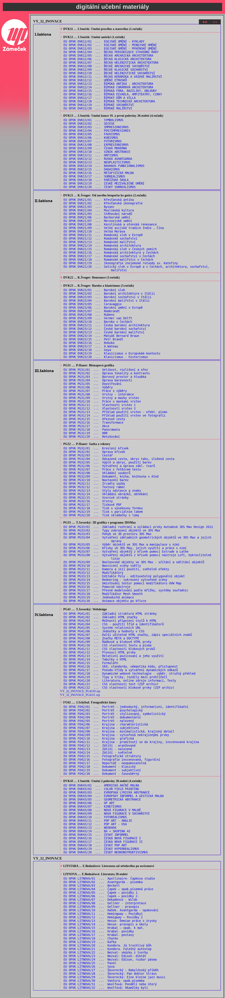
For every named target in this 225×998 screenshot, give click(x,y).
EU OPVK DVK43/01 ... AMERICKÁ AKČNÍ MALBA (101, 785)
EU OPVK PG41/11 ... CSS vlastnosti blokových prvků (109, 649)
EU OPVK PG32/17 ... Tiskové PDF (93, 504)
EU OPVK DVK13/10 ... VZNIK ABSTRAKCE (97, 151)
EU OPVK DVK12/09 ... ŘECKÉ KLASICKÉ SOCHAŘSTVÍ (106, 69)
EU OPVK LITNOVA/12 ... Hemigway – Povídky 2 (103, 917)
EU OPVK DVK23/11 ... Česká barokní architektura (107, 325)
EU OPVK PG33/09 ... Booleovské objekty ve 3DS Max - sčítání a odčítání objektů (134, 562)
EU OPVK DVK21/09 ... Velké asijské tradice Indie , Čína (114, 228)
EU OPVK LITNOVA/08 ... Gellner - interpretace (105, 903)
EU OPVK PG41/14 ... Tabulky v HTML (95, 659)
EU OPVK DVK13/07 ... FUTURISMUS (93, 141)
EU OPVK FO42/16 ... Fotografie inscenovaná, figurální (112, 759)
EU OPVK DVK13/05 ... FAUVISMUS (92, 134)
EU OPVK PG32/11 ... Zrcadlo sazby (94, 483)
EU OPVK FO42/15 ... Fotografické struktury (102, 756)
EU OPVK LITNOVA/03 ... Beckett (92, 885)
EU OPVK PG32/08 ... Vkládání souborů (97, 473)
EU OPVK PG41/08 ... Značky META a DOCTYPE (101, 638)
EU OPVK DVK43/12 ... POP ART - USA (95, 824)
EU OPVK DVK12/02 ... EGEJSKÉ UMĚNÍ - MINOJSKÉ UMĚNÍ (110, 45)
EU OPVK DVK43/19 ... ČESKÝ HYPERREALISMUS (101, 848)
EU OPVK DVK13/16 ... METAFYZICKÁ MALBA (99, 173)
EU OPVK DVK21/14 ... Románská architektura (102, 245)
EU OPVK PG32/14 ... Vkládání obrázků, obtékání (106, 494)
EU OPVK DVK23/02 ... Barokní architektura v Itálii (109, 293)
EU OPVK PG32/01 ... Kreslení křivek (96, 448)
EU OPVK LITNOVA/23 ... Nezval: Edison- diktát (105, 956)
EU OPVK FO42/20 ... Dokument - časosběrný (101, 773)
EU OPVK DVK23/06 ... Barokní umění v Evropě (103, 307)
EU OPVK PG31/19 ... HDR (85, 433)
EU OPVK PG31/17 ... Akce (86, 426)
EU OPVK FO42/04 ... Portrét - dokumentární (102, 717)
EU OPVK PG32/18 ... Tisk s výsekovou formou (103, 508)
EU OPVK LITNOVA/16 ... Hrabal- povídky (99, 931)
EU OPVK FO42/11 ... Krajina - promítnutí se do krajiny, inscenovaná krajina (131, 742)
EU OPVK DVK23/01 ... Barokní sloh (94, 290)
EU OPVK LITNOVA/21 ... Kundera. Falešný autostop (107, 949)
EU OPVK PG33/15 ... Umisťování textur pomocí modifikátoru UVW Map (122, 583)
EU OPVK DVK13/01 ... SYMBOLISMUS (93, 120)
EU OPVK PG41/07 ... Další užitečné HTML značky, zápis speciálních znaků (128, 634)
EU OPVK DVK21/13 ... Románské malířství (100, 242)
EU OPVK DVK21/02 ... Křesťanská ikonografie (103, 203)
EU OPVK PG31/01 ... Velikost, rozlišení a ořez (106, 369)
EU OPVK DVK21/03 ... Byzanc (89, 206)
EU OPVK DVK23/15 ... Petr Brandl (93, 339)
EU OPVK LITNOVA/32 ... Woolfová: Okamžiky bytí (106, 987)
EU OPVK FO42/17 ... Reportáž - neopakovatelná (105, 763)
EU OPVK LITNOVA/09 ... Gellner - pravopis (101, 906)
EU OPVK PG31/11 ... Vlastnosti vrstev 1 (100, 405)
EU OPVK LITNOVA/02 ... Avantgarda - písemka (103, 882)
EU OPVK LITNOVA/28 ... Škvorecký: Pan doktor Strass (110, 973)
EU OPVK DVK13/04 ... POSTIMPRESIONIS (97, 130)
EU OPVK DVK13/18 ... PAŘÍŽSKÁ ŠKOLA (96, 180)
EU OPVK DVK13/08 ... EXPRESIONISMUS (96, 144)
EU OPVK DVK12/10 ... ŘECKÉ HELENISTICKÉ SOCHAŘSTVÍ (109, 73)
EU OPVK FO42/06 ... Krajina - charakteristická (106, 724)
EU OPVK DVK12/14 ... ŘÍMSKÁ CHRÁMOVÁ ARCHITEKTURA (108, 87)
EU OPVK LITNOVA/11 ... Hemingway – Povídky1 (103, 913)
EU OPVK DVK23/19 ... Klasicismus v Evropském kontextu (112, 353)
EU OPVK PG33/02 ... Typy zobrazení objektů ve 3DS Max (112, 530)
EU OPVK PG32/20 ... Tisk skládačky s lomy (101, 515)
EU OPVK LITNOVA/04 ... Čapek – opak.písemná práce (108, 889)
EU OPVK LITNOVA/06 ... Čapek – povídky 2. (101, 896)
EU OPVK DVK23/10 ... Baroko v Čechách (98, 321)
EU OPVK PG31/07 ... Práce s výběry (95, 391)
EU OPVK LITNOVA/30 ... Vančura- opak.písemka (104, 980)
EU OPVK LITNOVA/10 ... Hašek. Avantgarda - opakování (111, 910)
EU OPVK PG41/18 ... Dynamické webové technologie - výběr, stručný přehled (129, 673)
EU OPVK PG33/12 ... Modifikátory (93, 572)
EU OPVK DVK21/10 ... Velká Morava (94, 231)
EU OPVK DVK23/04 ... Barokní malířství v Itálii (107, 300)
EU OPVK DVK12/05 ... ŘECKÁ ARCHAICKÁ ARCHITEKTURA (108, 55)
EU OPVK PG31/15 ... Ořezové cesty (94, 419)
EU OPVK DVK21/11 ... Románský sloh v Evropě (103, 235)
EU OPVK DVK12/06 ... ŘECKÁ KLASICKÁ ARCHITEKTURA (107, 59)
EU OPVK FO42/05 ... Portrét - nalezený (99, 721)
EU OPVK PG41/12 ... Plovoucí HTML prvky (100, 652)
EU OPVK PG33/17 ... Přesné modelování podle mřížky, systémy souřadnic (126, 590)
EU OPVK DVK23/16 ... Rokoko (89, 343)
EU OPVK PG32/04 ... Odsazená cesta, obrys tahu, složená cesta (119, 459)
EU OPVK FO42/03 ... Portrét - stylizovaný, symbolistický (114, 714)
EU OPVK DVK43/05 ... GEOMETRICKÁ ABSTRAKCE (102, 799)
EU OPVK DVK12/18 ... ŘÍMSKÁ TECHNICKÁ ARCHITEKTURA (109, 101)
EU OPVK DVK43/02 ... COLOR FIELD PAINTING (101, 789)
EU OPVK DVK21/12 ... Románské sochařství (100, 238)
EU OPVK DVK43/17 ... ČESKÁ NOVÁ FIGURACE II (103, 841)
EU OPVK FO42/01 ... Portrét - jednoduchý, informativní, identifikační (126, 706)
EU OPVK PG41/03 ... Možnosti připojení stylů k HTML (110, 620)
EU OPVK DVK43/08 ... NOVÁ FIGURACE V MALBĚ (102, 810)
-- (214, 21)
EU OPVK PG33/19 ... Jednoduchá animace (99, 597)
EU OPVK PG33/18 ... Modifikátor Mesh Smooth (103, 594)
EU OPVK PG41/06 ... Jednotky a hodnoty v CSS (104, 631)
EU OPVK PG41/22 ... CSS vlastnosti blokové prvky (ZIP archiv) (119, 687)
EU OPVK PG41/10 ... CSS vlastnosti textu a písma (107, 645)
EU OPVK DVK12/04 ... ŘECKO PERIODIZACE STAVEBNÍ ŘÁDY (111, 52)
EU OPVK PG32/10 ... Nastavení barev (96, 480)
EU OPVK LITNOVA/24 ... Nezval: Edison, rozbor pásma (110, 959)
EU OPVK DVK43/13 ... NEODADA (90, 827)
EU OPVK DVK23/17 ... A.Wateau (91, 346)
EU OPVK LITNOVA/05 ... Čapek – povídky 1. (101, 892)
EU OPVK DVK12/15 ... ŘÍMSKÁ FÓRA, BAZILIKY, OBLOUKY (110, 90)
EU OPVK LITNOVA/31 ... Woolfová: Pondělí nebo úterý (110, 984)
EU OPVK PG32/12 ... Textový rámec (94, 487)
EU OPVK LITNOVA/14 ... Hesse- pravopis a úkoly (106, 924)
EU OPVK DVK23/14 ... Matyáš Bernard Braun (101, 336)
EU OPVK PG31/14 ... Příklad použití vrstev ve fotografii (114, 415)
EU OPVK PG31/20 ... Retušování (92, 436)
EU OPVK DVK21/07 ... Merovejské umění (98, 221)
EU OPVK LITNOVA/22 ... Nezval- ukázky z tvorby (106, 952)
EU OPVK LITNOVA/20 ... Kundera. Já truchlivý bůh (107, 945)
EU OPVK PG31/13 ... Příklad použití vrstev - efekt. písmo (115, 412)
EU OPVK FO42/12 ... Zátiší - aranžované (100, 745)
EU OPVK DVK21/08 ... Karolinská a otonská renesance (110, 224)
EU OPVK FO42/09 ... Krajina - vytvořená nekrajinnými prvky (116, 735)
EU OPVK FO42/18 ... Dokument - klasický (100, 766)
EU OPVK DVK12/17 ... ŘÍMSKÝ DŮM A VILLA (100, 98)
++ (204, 21)
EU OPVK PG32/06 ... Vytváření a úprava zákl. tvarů (109, 466)
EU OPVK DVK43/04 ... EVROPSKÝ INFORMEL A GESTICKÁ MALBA (114, 796)
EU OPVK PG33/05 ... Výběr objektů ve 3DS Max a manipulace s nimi (122, 544)
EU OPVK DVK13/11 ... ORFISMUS (91, 155)
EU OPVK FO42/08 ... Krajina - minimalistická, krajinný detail (119, 731)
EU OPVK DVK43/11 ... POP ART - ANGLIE (98, 820)
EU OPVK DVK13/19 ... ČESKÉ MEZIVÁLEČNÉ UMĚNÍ (104, 183)
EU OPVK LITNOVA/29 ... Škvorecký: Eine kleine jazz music (114, 977)
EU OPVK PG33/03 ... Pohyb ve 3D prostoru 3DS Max (107, 534)
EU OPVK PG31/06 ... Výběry (88, 387)
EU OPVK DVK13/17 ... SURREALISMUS (94, 176)
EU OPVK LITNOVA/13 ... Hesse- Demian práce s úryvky (110, 920)
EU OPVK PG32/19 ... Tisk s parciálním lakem (103, 511)
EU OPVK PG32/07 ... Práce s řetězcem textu (102, 469)
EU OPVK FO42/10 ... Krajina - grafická (99, 738)
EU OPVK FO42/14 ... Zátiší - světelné (98, 752)
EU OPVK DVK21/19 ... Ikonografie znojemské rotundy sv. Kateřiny (121, 263)
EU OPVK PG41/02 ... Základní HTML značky (100, 617)
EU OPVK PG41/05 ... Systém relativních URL (102, 627)
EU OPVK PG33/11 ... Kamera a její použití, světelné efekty (116, 569)
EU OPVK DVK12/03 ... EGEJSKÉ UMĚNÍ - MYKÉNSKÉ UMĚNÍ (110, 48)
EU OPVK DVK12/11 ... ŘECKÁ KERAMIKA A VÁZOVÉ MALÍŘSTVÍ (113, 76)
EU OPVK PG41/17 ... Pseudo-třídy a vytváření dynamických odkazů (121, 670)
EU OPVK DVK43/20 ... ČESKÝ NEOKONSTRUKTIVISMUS (106, 852)
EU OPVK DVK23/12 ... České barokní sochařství (105, 328)
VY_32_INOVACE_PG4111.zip (80, 695)
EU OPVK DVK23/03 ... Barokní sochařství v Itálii (107, 297)
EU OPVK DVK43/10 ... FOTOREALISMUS (95, 817)
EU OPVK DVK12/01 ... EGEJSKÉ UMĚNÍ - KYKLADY (104, 41)
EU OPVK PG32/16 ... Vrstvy (88, 501)
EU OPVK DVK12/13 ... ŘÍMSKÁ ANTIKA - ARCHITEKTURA (108, 83)
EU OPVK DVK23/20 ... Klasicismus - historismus (106, 357)
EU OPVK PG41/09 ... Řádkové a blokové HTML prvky (107, 642)
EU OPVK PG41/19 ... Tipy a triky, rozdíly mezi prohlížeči (115, 677)
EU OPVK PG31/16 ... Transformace (93, 422)
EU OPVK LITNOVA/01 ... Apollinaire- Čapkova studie (109, 878)
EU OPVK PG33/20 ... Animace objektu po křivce (105, 601)
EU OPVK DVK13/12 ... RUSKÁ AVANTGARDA (98, 158)
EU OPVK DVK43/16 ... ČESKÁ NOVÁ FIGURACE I (102, 838)
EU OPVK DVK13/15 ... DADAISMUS (92, 169)
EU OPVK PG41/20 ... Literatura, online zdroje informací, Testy (120, 680)
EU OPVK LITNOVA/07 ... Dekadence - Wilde (100, 899)
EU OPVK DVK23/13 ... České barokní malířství (104, 332)
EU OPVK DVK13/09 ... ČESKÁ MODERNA (95, 148)
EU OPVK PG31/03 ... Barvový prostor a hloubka (105, 376)
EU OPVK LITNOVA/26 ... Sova (89, 966)
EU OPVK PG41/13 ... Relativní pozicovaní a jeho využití (114, 656)
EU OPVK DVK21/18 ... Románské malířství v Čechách (108, 259)
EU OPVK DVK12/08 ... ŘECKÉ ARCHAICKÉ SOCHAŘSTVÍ (107, 66)
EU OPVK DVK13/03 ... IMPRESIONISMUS (96, 127)
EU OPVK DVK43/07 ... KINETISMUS (93, 806)
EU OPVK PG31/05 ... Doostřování (93, 384)
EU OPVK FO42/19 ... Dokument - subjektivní (102, 770)
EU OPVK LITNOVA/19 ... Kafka (90, 942)
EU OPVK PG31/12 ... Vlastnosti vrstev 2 (100, 408)
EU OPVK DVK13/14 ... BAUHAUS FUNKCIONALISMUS (104, 166)
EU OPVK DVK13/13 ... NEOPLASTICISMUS (97, 162)
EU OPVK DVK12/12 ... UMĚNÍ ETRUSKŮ (95, 80)
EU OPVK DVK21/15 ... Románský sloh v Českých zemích (110, 249)
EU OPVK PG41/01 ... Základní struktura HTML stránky (110, 613)
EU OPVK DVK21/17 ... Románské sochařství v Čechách (109, 256)
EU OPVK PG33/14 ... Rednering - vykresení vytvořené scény (115, 579)
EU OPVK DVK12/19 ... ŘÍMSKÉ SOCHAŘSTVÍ (99, 105)
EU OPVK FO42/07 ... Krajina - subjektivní (101, 728)
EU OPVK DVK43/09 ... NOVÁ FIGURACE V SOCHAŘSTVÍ (107, 813)
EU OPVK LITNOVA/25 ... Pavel (90, 963)
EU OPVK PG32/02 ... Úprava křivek (94, 452)
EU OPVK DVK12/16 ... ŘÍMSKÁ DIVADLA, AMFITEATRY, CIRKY (113, 94)
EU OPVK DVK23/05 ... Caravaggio (93, 304)
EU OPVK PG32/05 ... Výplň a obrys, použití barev (107, 462)
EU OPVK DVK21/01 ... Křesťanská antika (99, 199)
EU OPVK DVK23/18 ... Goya (87, 350)
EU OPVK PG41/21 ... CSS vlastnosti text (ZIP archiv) (111, 684)
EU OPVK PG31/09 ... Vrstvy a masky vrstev (101, 398)
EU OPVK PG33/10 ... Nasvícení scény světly (102, 565)
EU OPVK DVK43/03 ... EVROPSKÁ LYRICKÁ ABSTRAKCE (107, 792)
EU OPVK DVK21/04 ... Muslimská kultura (99, 210)
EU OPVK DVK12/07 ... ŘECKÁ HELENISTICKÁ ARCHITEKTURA (111, 62)
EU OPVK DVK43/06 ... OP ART (89, 803)
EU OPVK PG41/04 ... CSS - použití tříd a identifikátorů (114, 624)
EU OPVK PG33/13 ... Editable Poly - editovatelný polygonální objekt (124, 576)
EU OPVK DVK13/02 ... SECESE (89, 123)
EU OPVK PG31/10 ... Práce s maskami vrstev (102, 401)
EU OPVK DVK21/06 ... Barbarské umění (97, 217)
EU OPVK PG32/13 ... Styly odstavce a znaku (102, 490)
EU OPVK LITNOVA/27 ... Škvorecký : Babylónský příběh (111, 970)
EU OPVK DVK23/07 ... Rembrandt (92, 311)
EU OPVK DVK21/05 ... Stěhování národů (98, 214)
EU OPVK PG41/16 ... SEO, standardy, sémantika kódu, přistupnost (121, 666)
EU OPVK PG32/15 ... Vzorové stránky (96, 497)
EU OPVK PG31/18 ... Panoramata (92, 429)
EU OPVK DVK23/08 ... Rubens (89, 314)
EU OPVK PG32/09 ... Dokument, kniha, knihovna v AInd (111, 476)
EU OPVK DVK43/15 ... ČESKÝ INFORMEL (96, 834)
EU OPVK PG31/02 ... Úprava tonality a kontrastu (107, 373)
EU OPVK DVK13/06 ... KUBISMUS (91, 137)
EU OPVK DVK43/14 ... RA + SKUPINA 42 (97, 831)
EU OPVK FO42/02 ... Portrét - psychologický (103, 710)
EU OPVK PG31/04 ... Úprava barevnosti (98, 380)
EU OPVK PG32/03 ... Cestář (88, 455)
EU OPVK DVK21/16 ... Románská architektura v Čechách (111, 252)
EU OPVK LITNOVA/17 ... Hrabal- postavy (99, 935)
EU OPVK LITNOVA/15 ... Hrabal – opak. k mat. (104, 928)
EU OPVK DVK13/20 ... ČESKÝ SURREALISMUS (100, 187)
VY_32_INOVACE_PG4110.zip (80, 691)
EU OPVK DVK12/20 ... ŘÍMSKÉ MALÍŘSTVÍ (98, 108)
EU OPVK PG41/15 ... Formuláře (91, 663)
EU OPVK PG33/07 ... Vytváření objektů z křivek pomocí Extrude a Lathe (126, 551)
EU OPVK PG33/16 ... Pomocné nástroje (97, 586)
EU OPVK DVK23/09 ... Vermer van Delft (98, 318)
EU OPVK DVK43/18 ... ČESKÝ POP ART (95, 845)
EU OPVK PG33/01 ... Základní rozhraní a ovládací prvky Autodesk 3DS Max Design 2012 (138, 527)
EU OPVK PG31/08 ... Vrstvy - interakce (99, 394)
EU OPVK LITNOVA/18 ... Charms (91, 938)
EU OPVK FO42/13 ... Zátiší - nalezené (98, 749)
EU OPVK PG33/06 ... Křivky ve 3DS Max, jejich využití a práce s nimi (125, 548)
